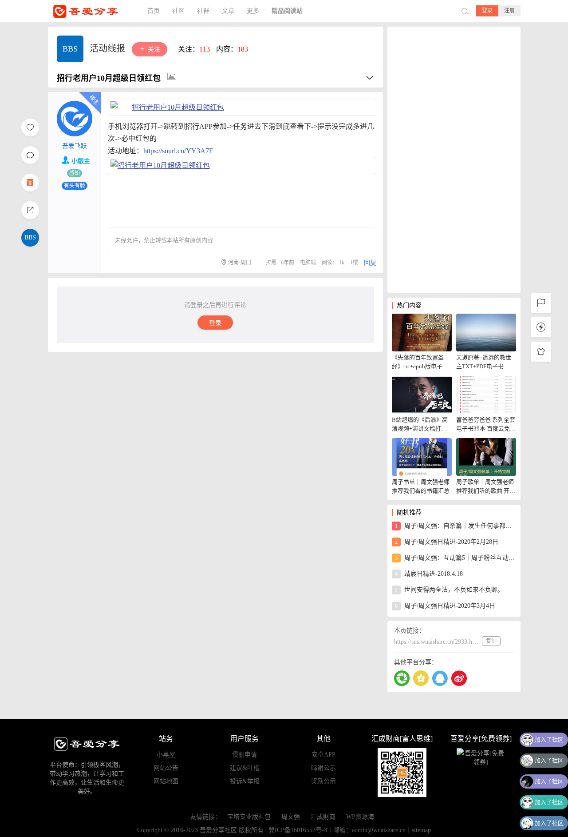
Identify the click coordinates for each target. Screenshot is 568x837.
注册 (509, 11)
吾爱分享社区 (92, 11)
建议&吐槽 (245, 768)
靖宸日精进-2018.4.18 (429, 573)
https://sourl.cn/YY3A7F (178, 151)
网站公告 (166, 768)
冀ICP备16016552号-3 (297, 830)
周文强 (290, 816)
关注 (153, 49)
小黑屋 (166, 754)
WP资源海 (360, 816)
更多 (253, 11)
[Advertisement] (454, 160)
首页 (153, 11)
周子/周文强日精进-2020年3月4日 (445, 605)
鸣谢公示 (323, 768)
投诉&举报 (245, 781)
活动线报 (108, 48)
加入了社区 (549, 739)
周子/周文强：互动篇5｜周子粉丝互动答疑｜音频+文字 (455, 557)
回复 (370, 262)
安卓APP (323, 754)
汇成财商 (323, 816)
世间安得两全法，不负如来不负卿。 (449, 589)
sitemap (421, 830)
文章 (228, 11)
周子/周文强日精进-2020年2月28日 (446, 541)
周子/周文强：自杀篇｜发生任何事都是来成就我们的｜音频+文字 (455, 525)
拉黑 (271, 262)
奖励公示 (323, 781)
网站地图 (166, 781)
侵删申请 (244, 754)
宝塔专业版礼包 (249, 816)
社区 (178, 11)
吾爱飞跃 (74, 146)
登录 (487, 11)
